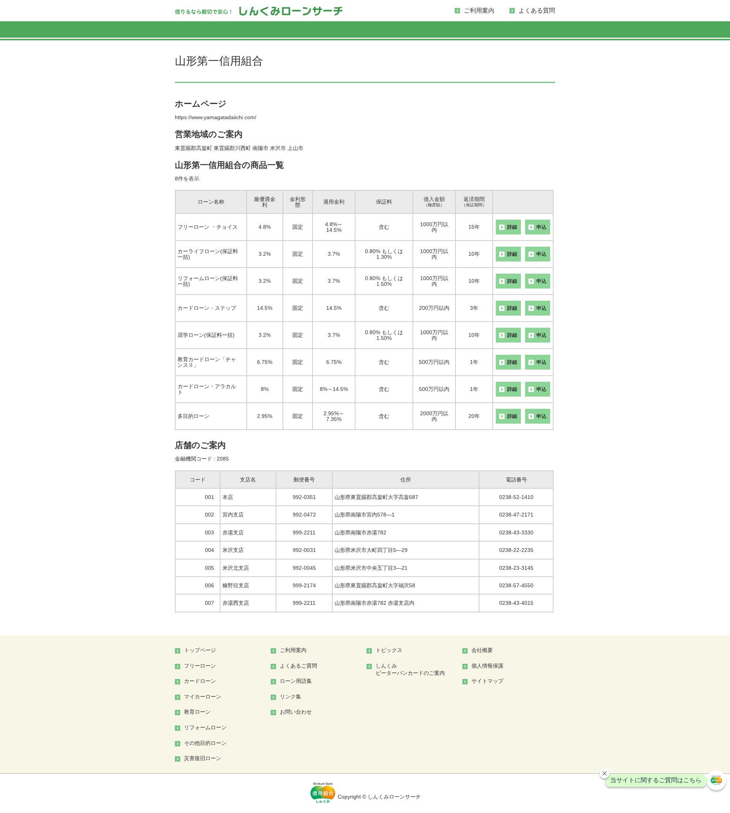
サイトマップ (487, 681)
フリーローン (256, 30)
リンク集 (290, 696)
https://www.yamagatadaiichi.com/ (215, 117)
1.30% (384, 257)
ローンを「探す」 (202, 30)
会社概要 (482, 650)
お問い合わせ (296, 712)
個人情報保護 (487, 666)
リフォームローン (473, 30)
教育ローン (419, 30)
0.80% (372, 251)
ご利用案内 (479, 10)
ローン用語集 (296, 681)
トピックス (389, 650)
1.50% (384, 284)
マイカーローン (365, 30)
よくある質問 (537, 10)
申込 (541, 227)
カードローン (311, 30)
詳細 (512, 227)
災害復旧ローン (202, 758)
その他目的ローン (528, 30)
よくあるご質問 (298, 666)
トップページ (200, 650)
